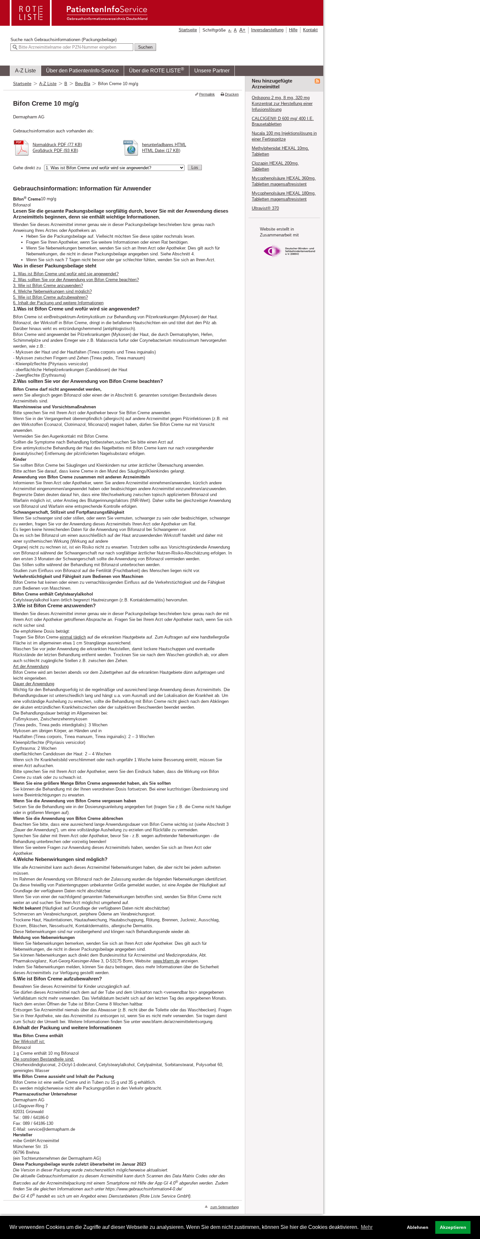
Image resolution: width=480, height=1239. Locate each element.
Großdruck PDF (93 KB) (55, 150)
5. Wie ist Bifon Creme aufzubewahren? (50, 297)
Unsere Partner (212, 70)
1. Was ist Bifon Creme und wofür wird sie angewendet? (66, 273)
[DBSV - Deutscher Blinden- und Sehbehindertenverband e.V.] (289, 259)
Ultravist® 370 (265, 208)
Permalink (207, 94)
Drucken (232, 94)
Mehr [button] (367, 1227)
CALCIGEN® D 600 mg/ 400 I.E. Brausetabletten (283, 121)
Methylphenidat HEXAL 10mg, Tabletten (280, 151)
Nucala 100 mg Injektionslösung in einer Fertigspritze (284, 136)
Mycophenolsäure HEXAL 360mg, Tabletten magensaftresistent (284, 181)
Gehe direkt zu (27, 167)
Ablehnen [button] (417, 1227)
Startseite (188, 29)
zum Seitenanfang (224, 1207)
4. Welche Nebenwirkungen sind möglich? (52, 291)
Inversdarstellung (267, 29)
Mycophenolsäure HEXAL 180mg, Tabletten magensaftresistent (284, 196)
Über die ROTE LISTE (156, 70)
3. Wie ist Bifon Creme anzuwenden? (48, 285)
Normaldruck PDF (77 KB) (57, 144)
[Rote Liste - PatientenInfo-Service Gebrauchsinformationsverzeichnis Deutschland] (79, 23)
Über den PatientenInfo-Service (82, 70)
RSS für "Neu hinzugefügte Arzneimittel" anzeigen (317, 81)
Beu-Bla (82, 83)
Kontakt (310, 29)
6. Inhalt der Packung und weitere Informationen (58, 302)
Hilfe (293, 29)
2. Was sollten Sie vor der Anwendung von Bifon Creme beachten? (76, 279)
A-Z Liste (25, 70)
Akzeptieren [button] (453, 1227)
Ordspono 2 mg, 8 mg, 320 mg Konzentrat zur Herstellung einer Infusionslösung (282, 103)
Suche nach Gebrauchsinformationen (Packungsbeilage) (63, 39)
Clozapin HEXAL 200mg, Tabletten (275, 166)
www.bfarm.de (166, 961)
